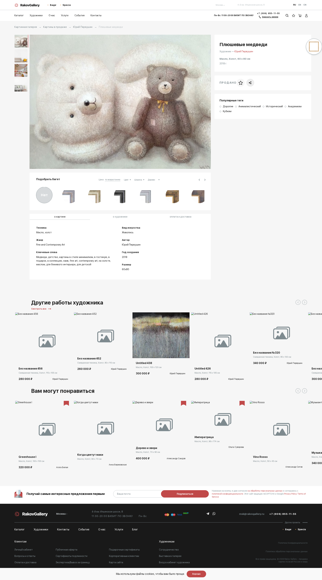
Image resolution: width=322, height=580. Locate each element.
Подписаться (185, 494)
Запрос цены (84, 444)
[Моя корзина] (300, 15)
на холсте (104, 260)
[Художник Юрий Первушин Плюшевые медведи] (120, 102)
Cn (304, 5)
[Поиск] (287, 15)
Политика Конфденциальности (293, 543)
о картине (60, 216)
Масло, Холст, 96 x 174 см (207, 441)
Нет (44, 195)
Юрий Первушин (82, 27)
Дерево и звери (146, 448)
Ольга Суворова (236, 447)
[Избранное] (293, 15)
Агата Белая (62, 467)
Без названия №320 (266, 352)
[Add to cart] (20, 358)
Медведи (41, 257)
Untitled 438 (144, 363)
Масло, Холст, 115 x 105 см (207, 373)
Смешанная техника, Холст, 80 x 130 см (272, 357)
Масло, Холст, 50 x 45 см (265, 461)
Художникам (166, 541)
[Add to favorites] (27, 358)
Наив (66, 260)
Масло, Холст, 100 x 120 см (149, 367)
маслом (40, 264)
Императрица (204, 437)
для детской (84, 264)
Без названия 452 (89, 358)
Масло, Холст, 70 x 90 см (148, 452)
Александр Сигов (293, 467)
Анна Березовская (118, 465)
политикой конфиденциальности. (228, 494)
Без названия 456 (31, 368)
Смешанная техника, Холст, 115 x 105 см (38, 373)
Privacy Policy (290, 494)
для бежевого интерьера (60, 264)
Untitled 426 (203, 368)
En (299, 5)
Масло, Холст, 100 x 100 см (31, 461)
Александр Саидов (176, 458)
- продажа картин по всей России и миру (293, 560)
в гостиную (100, 257)
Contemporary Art (88, 260)
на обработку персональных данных (265, 491)
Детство (53, 257)
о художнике (120, 216)
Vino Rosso (260, 457)
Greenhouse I (27, 457)
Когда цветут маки (90, 454)
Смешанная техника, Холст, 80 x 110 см (96, 363)
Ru (294, 5)
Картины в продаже (55, 27)
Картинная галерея (25, 27)
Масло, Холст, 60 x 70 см (89, 459)
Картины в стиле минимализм (76, 257)
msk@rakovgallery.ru (251, 514)
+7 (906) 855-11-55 (268, 13)
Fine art (74, 260)
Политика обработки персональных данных (287, 551)
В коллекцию (54, 260)
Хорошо (196, 574)
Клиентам (20, 541)
